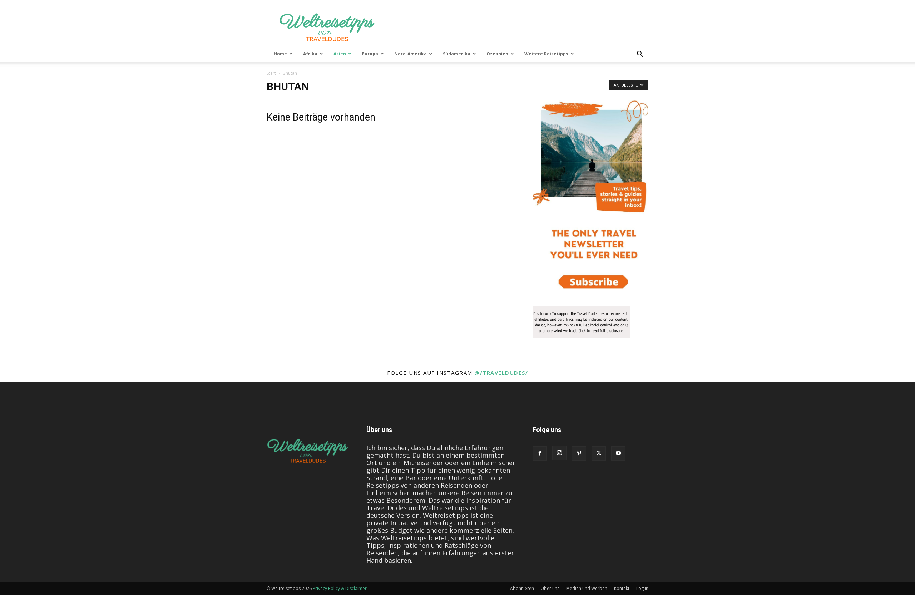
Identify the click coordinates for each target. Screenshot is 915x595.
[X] (599, 453)
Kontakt (621, 588)
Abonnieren (522, 588)
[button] (639, 54)
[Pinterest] (579, 453)
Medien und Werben (586, 588)
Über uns (550, 588)
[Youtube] (618, 453)
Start (271, 73)
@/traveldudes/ (501, 372)
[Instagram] (559, 453)
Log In (642, 588)
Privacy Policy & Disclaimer (340, 588)
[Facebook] (540, 453)
